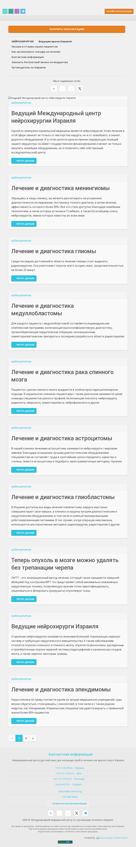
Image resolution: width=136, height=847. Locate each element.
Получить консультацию (66, 29)
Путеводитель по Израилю (29, 67)
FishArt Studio (120, 837)
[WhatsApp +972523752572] (10, 11)
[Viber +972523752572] (16, 11)
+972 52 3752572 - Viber (68, 773)
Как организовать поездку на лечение (36, 51)
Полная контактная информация (69, 804)
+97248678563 (69, 796)
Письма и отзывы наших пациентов (35, 46)
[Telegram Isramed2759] (22, 11)
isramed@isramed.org (69, 791)
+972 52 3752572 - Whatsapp (68, 778)
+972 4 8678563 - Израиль (69, 767)
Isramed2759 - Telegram (68, 784)
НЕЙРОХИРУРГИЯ (21, 102)
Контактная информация (28, 57)
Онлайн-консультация (119, 11)
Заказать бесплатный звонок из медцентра (40, 62)
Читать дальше (25, 160)
